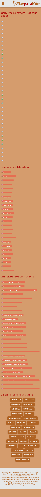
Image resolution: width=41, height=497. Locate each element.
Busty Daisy (29, 413)
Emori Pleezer (16, 400)
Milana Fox (21, 423)
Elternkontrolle (6, 472)
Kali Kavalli (16, 409)
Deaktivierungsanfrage (19, 472)
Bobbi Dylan (16, 455)
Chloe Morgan (17, 450)
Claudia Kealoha (14, 418)
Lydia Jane (23, 441)
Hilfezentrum (35, 472)
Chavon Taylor (28, 409)
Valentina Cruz (28, 404)
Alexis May (31, 436)
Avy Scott (12, 432)
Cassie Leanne (29, 400)
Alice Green (15, 404)
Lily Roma (22, 446)
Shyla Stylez (11, 446)
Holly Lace (32, 432)
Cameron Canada (22, 459)
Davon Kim (34, 441)
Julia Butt (22, 432)
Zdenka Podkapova (17, 436)
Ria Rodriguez (17, 413)
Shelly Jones (33, 423)
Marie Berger (12, 441)
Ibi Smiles (10, 423)
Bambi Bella (15, 427)
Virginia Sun (28, 455)
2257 (28, 472)
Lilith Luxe (29, 450)
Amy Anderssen (28, 427)
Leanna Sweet (33, 446)
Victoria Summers (30, 418)
